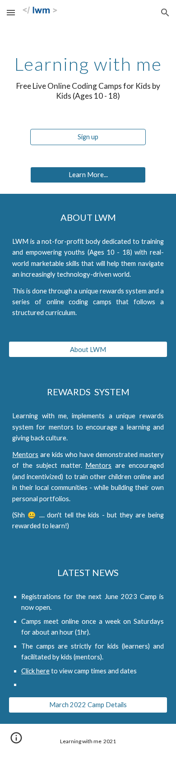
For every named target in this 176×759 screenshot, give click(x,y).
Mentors (25, 454)
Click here (35, 671)
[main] (88, 77)
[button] (11, 12)
